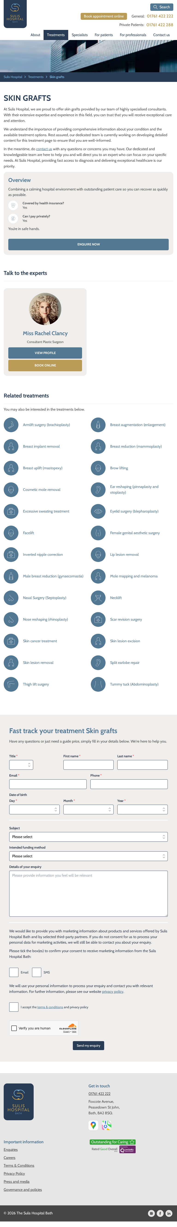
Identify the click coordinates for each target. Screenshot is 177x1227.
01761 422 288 (159, 24)
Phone (96, 775)
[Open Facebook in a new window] (160, 1213)
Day (13, 801)
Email (14, 775)
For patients (104, 35)
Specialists (80, 35)
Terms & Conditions (19, 1165)
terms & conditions (50, 1007)
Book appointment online (104, 16)
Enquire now (88, 244)
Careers (9, 1157)
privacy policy (112, 991)
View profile (45, 353)
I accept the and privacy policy (54, 1007)
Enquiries (11, 1149)
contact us (44, 149)
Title (13, 756)
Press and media (17, 1181)
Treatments (56, 35)
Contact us (161, 35)
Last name (125, 756)
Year (121, 801)
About (35, 35)
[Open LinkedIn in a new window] (168, 1213)
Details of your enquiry (25, 867)
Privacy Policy (14, 1173)
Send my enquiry (88, 1045)
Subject (14, 828)
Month (69, 801)
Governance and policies (23, 1189)
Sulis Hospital (13, 77)
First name (71, 756)
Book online (45, 365)
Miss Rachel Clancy (45, 333)
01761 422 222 (160, 16)
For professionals (133, 35)
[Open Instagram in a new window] (151, 1213)
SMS (47, 972)
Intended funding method (27, 847)
